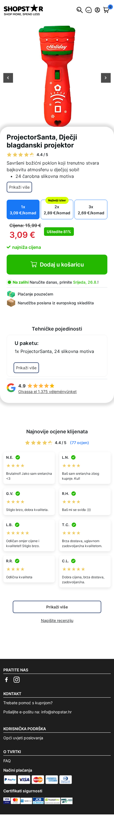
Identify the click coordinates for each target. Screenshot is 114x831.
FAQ (7, 760)
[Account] (97, 9)
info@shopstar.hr (56, 711)
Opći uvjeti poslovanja (23, 737)
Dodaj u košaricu (62, 264)
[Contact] (88, 9)
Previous (8, 78)
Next (106, 78)
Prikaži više (19, 187)
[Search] (79, 9)
